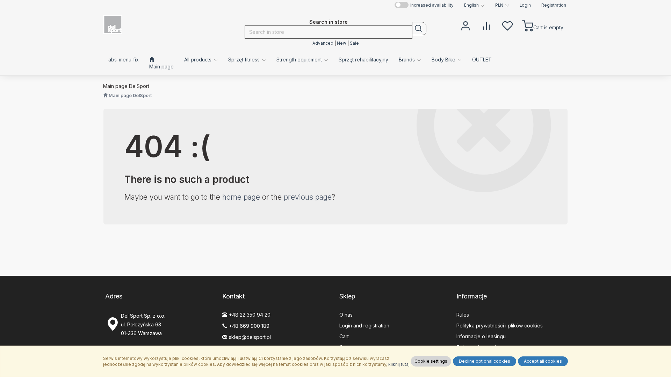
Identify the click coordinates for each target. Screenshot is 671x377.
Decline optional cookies (484, 361)
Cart (344, 336)
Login (525, 5)
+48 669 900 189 (249, 326)
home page (241, 197)
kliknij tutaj (399, 364)
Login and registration (364, 325)
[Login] (465, 25)
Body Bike (444, 59)
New (341, 43)
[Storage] (507, 25)
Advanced (322, 43)
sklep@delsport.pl (250, 337)
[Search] (419, 28)
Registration (553, 5)
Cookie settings (430, 361)
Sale (354, 43)
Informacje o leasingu (481, 336)
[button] (474, 5)
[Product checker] (486, 25)
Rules (462, 315)
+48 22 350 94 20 (249, 315)
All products (198, 59)
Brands (407, 59)
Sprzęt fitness (244, 59)
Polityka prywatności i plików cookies (499, 325)
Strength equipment (299, 59)
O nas (346, 315)
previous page (308, 197)
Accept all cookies (543, 361)
